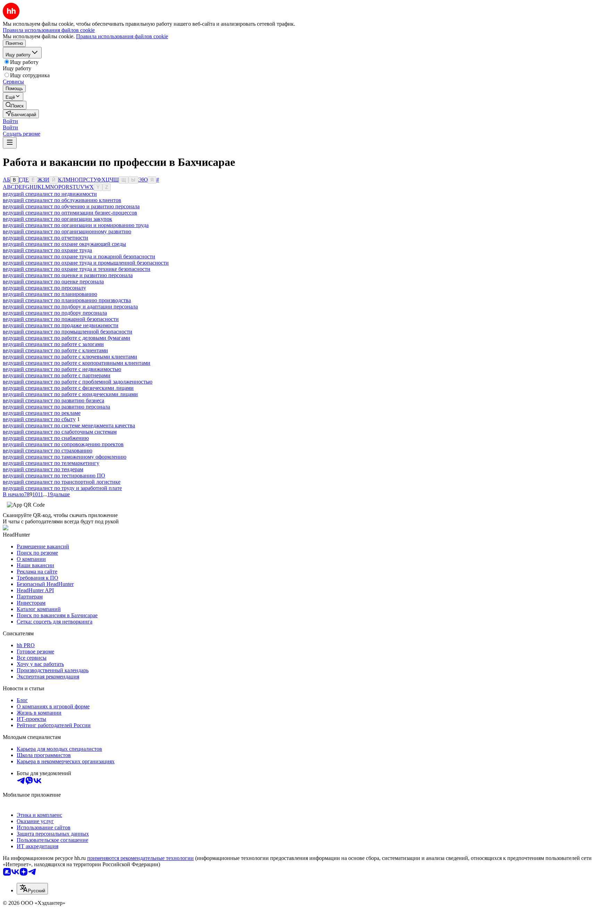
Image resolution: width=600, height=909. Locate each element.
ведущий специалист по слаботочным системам (60, 432)
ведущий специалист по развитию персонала (56, 407)
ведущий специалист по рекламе (42, 413)
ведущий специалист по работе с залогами (53, 344)
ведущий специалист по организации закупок (57, 219)
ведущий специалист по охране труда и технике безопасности (76, 269)
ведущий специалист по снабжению (46, 438)
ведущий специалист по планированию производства (67, 300)
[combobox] (32, 888)
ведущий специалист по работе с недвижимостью (62, 369)
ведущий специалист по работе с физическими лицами (68, 388)
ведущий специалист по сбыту (39, 419)
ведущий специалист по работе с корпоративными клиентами (76, 363)
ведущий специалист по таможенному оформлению (64, 457)
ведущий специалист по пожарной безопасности (61, 319)
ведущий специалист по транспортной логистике (61, 482)
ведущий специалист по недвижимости (50, 194)
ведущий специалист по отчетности (45, 238)
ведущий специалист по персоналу (44, 288)
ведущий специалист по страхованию (47, 450)
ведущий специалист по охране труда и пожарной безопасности (79, 256)
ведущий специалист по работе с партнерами (56, 375)
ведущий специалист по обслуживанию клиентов (62, 200)
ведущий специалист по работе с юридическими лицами (70, 394)
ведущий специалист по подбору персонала (55, 313)
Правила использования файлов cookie (122, 36)
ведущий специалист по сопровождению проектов (63, 444)
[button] (10, 121)
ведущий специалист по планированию (50, 294)
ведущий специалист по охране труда (47, 250)
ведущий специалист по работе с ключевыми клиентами (70, 357)
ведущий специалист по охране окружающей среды (64, 244)
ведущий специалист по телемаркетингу (51, 463)
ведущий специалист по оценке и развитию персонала (68, 275)
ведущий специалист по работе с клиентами (55, 350)
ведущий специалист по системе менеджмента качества (69, 425)
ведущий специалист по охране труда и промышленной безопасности (86, 263)
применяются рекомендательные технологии (140, 858)
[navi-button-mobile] (10, 142)
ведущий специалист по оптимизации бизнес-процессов (70, 213)
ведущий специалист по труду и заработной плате (62, 488)
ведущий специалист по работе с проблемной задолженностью (77, 382)
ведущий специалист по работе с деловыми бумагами (66, 338)
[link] (14, 105)
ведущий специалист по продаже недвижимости (60, 325)
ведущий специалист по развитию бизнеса (53, 400)
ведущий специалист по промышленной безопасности (67, 332)
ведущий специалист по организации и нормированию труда (76, 225)
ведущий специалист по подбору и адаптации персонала (70, 306)
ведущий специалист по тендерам (43, 469)
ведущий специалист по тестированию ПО (54, 475)
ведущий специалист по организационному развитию (67, 231)
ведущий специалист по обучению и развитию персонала (71, 206)
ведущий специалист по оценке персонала (53, 281)
